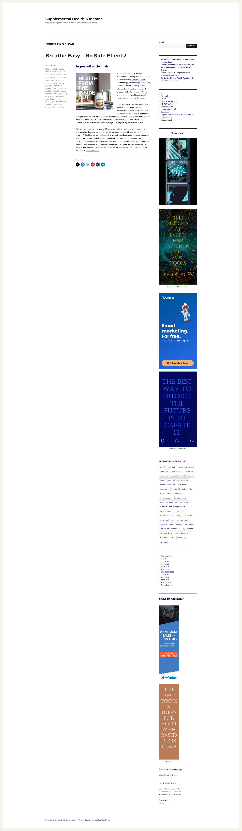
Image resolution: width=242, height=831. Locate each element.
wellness (163, 542)
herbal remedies (186, 489)
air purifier (62, 78)
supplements (188, 529)
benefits (163, 467)
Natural (48, 72)
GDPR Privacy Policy (169, 101)
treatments (50, 107)
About (163, 94)
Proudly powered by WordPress (97, 820)
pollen (62, 96)
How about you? (167, 107)
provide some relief (53, 99)
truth (173, 538)
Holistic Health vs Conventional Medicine (177, 65)
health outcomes (181, 485)
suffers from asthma (53, 104)
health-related (60, 91)
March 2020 (166, 582)
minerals (163, 507)
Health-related (58, 69)
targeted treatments (183, 533)
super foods (175, 529)
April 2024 (165, 567)
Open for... (165, 112)
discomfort (54, 86)
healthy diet (165, 489)
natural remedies (167, 511)
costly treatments (185, 467)
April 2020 (165, 580)
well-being (181, 538)
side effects (62, 102)
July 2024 (164, 559)
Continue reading (92, 151)
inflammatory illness (53, 94)
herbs (162, 493)
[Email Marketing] (169, 643)
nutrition (179, 511)
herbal (174, 489)
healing (163, 480)
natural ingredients (177, 507)
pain (56, 96)
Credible (164, 99)
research (179, 524)
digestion (189, 471)
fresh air (56, 88)
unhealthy (59, 107)
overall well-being (167, 520)
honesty (178, 493)
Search (161, 42)
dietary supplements (174, 471)
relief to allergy (51, 102)
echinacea (164, 476)
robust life (189, 524)
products (163, 524)
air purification (51, 78)
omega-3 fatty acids (184, 515)
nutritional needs (167, 515)
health (171, 480)
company (172, 467)
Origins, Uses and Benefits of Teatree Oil (177, 115)
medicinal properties (168, 502)
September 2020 (167, 572)
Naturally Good (58, 72)
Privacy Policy (166, 117)
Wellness (63, 74)
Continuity (165, 96)
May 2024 (165, 564)
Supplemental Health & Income (74, 19)
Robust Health (166, 120)
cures (162, 471)
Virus (57, 74)
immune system (166, 498)
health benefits (166, 485)
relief (64, 99)
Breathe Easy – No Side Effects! (86, 55)
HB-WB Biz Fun (167, 104)
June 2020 (165, 575)
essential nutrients (178, 476)
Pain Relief (49, 74)
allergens (49, 80)
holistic (169, 493)
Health (48, 69)
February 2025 (166, 556)
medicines (183, 502)
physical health (183, 520)
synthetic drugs (166, 533)
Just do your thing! (168, 109)
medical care (180, 498)
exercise (191, 476)
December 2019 (167, 585)
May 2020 (165, 577)
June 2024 (165, 561)
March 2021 (165, 569)
